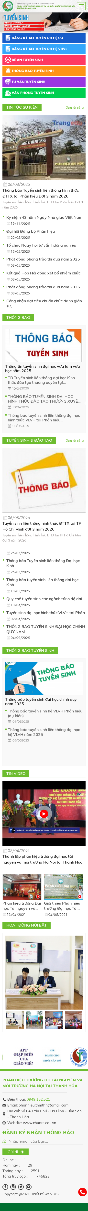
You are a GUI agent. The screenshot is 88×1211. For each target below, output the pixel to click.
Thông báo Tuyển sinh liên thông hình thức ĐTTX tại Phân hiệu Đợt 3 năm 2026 (40, 193)
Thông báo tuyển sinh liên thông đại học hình (42, 582)
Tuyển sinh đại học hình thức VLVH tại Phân (45, 612)
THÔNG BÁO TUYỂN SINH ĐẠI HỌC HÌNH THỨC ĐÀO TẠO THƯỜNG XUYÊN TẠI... (44, 399)
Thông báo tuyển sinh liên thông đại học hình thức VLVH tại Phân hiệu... (44, 417)
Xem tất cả (73, 107)
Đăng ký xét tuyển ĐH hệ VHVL (39, 48)
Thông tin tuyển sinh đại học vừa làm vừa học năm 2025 (42, 368)
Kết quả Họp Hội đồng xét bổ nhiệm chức (43, 273)
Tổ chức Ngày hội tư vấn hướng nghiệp (41, 245)
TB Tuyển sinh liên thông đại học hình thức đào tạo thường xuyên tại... (41, 380)
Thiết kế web (41, 1194)
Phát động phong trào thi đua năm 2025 (43, 259)
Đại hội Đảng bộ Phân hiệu (30, 231)
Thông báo (33, 70)
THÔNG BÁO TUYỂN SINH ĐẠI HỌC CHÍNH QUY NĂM (45, 629)
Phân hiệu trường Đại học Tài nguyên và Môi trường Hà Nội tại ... (22, 906)
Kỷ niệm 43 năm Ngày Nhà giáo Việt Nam (44, 217)
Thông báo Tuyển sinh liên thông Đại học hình (43, 563)
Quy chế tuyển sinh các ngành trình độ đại (44, 598)
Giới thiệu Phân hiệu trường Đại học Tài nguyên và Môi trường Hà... (62, 906)
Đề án (27, 59)
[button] (2, 23)
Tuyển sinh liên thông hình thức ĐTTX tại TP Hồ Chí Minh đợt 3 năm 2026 (41, 526)
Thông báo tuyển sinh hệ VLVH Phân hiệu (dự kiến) (45, 713)
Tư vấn (28, 81)
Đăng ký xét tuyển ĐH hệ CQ (37, 37)
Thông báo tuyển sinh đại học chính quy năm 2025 (41, 701)
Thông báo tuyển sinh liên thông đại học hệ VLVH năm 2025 (44, 732)
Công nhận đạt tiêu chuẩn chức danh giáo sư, (44, 303)
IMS (56, 1194)
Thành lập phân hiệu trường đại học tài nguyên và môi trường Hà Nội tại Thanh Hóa (42, 859)
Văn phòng (33, 92)
